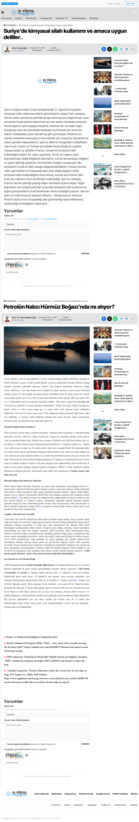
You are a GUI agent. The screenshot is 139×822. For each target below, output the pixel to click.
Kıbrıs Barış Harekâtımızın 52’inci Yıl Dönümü (124, 183)
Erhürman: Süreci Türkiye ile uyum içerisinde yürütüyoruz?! (122, 453)
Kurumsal (6, 18)
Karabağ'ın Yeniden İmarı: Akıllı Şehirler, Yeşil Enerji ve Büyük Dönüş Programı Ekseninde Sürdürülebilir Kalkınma (124, 143)
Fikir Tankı (22, 25)
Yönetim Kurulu (86, 794)
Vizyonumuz (70, 794)
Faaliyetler (46, 18)
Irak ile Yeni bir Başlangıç (121, 129)
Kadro (18, 18)
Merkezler (31, 18)
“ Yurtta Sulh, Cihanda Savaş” (121, 90)
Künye (110, 3)
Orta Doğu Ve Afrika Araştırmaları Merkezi (35, 301)
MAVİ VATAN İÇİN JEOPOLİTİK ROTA (122, 102)
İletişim (117, 3)
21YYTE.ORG (11, 25)
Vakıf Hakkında (41, 794)
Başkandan (56, 794)
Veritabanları (79, 18)
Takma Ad (8, 215)
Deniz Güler (119, 154)
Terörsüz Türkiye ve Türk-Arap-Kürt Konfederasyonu (123, 77)
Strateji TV (62, 18)
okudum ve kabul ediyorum (31, 253)
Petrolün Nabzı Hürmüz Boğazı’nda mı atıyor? (123, 63)
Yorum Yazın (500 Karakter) (17, 229)
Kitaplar (94, 18)
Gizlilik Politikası (120, 794)
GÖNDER (85, 253)
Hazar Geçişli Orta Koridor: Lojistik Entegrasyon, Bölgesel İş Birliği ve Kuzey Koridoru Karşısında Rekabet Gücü (123, 169)
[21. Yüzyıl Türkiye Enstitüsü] (16, 793)
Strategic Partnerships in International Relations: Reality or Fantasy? (123, 116)
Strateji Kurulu (103, 794)
